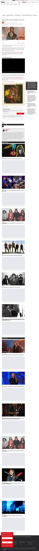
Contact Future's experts (14, 542)
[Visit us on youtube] (26, 2)
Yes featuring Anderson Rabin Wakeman (17, 79)
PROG (26, 0)
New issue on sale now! (10, 15)
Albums (5, 17)
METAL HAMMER (22, 0)
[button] (36, 2)
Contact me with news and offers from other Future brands (7, 540)
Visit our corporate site (28, 536)
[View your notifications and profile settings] (34, 2)
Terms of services (12, 115)
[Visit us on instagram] (25, 2)
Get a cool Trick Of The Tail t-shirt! (26, 15)
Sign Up (7, 542)
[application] (13, 64)
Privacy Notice (4, 116)
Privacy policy (30, 542)
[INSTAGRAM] (7, 130)
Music (2, 17)
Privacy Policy (10, 545)
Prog (9, 22)
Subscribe (28, 2)
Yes (4, 45)
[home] (2, 4)
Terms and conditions (22, 542)
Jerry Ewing (6, 22)
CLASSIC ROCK (18, 0)
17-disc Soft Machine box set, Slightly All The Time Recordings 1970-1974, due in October (31, 92)
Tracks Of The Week (17, 15)
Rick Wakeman (20, 78)
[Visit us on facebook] (22, 2)
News (3, 22)
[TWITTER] (6, 130)
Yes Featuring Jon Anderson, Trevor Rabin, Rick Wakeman (15, 124)
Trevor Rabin (10, 45)
